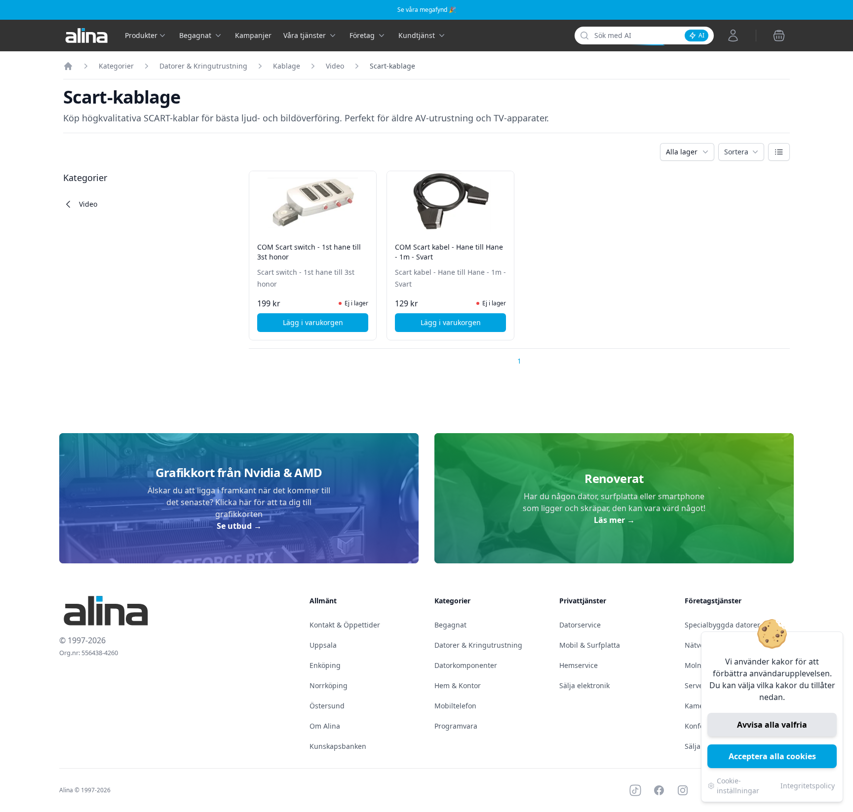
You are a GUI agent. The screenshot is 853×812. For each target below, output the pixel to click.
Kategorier (116, 66)
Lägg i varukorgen (325, 325)
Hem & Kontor (457, 685)
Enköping (325, 665)
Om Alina (325, 726)
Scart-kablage (392, 66)
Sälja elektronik (584, 685)
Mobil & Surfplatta (589, 645)
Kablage (286, 66)
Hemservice (578, 665)
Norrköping (329, 685)
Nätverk (697, 645)
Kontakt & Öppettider (345, 624)
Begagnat (450, 624)
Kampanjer (253, 35)
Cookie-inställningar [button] (738, 785)
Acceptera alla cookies (772, 756)
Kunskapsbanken (338, 746)
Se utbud (239, 525)
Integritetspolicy (807, 785)
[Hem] (68, 66)
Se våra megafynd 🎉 (426, 9)
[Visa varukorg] (779, 35)
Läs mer (614, 520)
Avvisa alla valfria (772, 724)
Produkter (141, 35)
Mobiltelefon (455, 705)
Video (335, 66)
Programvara (455, 726)
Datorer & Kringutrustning (203, 66)
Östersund (327, 705)
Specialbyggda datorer (722, 624)
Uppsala (323, 645)
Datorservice (580, 624)
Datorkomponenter (465, 665)
